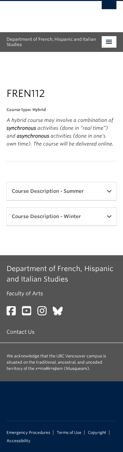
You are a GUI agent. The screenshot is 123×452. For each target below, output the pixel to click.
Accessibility (19, 441)
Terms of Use (69, 432)
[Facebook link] (14, 313)
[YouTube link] (29, 313)
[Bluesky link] (60, 313)
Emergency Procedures (28, 432)
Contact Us (20, 332)
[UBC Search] (109, 8)
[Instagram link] (44, 313)
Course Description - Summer (48, 191)
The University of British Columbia (45, 13)
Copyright (97, 432)
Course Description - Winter (46, 216)
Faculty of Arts (25, 293)
